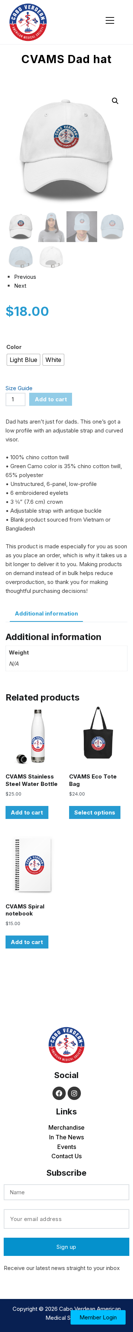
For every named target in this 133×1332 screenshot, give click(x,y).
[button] (115, 101)
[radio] (23, 359)
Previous (25, 276)
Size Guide (19, 388)
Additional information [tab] (46, 613)
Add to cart (51, 399)
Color (14, 346)
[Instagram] (74, 1093)
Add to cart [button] (27, 812)
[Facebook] (59, 1093)
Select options (94, 812)
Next (20, 285)
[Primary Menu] (110, 19)
